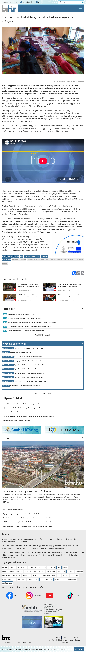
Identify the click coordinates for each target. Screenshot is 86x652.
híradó (4, 567)
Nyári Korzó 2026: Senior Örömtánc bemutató (28, 356)
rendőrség (26, 575)
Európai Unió (7, 583)
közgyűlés (21, 579)
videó (47, 259)
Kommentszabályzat (70, 637)
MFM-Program (79, 259)
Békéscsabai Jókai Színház (34, 571)
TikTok (76, 595)
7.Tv (58, 575)
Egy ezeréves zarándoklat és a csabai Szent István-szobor (26, 331)
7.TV (39, 2)
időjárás (70, 571)
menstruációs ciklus (56, 259)
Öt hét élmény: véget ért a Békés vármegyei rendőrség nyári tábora (29, 326)
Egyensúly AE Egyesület (19, 259)
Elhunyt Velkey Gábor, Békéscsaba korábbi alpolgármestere (22, 404)
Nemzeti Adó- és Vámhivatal (65, 579)
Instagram (37, 595)
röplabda (51, 567)
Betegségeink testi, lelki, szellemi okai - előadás (29, 361)
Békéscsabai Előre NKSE (11, 575)
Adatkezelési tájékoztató (58, 640)
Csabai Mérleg (27, 2)
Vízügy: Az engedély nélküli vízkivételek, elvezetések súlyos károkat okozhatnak (28, 416)
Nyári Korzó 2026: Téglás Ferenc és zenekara (28, 348)
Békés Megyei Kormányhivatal (44, 575)
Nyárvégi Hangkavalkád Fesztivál (20, 352)
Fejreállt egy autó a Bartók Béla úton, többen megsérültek (21, 408)
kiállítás (12, 567)
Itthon (4, 256)
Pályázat (65, 642)
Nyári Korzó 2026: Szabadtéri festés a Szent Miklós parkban (33, 365)
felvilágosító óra (68, 259)
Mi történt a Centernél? (10, 412)
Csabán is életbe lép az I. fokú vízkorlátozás (16, 420)
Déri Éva (4, 263)
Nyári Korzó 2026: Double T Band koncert (27, 369)
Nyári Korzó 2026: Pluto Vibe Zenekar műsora (28, 377)
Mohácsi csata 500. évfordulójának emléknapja (25, 385)
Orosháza (61, 571)
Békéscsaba (44, 256)
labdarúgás (22, 567)
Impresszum (55, 637)
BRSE (59, 567)
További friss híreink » (43, 335)
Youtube (56, 595)
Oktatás (16, 256)
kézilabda (79, 571)
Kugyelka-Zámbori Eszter (77, 81)
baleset (65, 575)
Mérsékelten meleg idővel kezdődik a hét (21, 314)
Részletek (63, 650)
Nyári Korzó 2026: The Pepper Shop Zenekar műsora (30, 381)
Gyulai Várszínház (9, 579)
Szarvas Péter (33, 579)
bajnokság (74, 575)
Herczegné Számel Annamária (35, 259)
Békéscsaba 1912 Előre (37, 567)
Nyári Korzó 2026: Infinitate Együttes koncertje (29, 373)
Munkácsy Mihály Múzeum (12, 571)
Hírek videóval (6, 259)
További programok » (43, 393)
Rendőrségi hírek (46, 579)
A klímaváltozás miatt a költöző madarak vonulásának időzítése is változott (32, 322)
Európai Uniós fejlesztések (32, 256)
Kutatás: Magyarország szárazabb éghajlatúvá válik (24, 318)
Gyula (65, 567)
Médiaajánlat (75, 640)
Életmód (10, 256)
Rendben (79, 649)
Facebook (17, 595)
